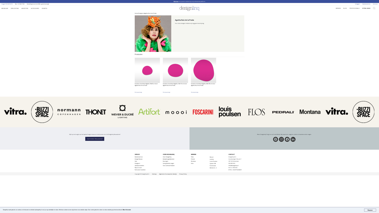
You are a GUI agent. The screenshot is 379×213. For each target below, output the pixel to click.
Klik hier (176, 1)
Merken (338, 8)
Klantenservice (366, 4)
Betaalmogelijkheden (168, 159)
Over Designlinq (167, 157)
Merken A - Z (213, 168)
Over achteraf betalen (169, 165)
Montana (193, 161)
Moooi (211, 157)
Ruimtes (44, 8)
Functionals (213, 165)
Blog (345, 8)
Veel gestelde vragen (168, 163)
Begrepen (370, 210)
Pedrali (193, 159)
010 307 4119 (9, 4)
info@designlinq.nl (233, 165)
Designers (137, 163)
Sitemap (154, 174)
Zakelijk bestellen (139, 165)
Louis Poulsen (213, 161)
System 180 (213, 163)
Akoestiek (25, 8)
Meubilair (4, 8)
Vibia (192, 157)
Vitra (192, 163)
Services (375, 4)
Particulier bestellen (140, 169)
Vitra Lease (366, 8)
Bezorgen (165, 161)
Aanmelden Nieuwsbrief (95, 139)
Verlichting (15, 8)
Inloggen (357, 4)
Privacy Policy (183, 174)
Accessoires (35, 8)
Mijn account (138, 167)
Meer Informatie (127, 209)
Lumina (212, 159)
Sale (136, 161)
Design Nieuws (138, 159)
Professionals (355, 8)
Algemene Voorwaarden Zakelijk (168, 174)
